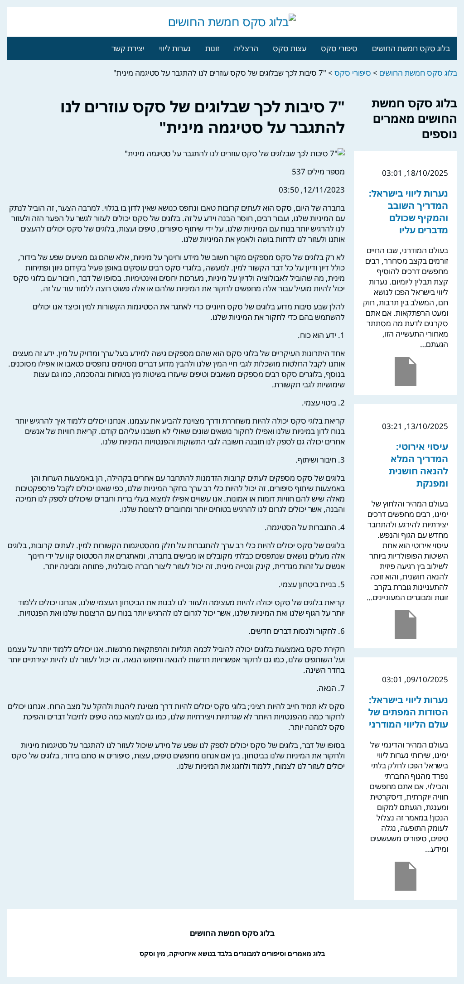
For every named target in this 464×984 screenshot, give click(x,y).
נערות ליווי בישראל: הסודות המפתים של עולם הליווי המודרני (408, 712)
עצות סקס (289, 48)
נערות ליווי (175, 48)
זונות (212, 48)
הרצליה (246, 48)
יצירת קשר (128, 48)
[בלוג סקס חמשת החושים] (232, 22)
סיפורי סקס (339, 48)
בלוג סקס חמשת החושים (411, 48)
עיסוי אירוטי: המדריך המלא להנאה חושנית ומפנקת (418, 464)
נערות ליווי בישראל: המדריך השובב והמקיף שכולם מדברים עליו (408, 211)
